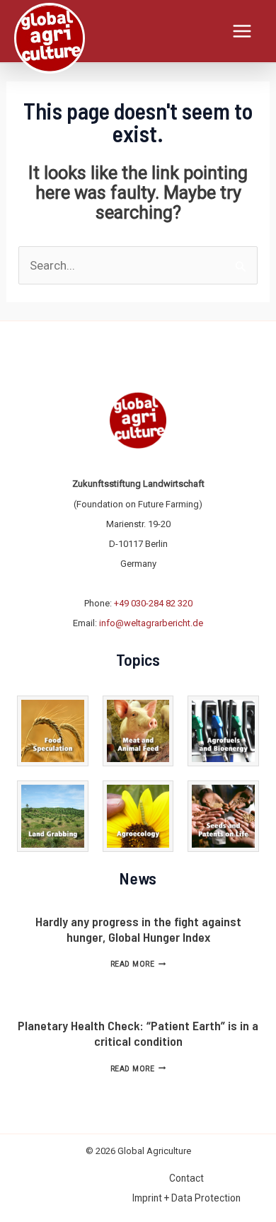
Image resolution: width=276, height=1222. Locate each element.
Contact (186, 1178)
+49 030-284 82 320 (153, 603)
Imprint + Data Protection (186, 1198)
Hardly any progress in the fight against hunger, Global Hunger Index (138, 929)
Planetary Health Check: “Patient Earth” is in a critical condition (138, 1033)
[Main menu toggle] (243, 31)
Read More (138, 964)
